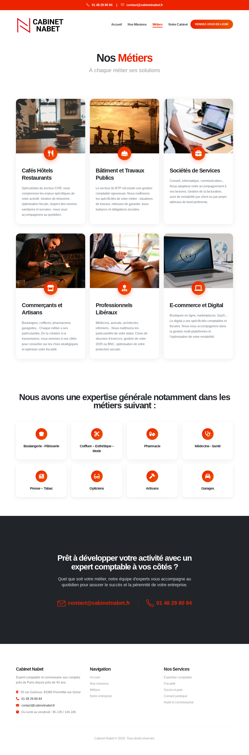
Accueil (116, 24)
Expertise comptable (178, 677)
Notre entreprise (101, 696)
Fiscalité (169, 683)
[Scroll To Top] (242, 750)
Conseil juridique (175, 696)
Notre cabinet (178, 24)
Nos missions (137, 24)
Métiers (158, 24)
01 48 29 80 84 (102, 5)
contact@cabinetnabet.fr (144, 5)
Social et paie (173, 689)
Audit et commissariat (178, 702)
